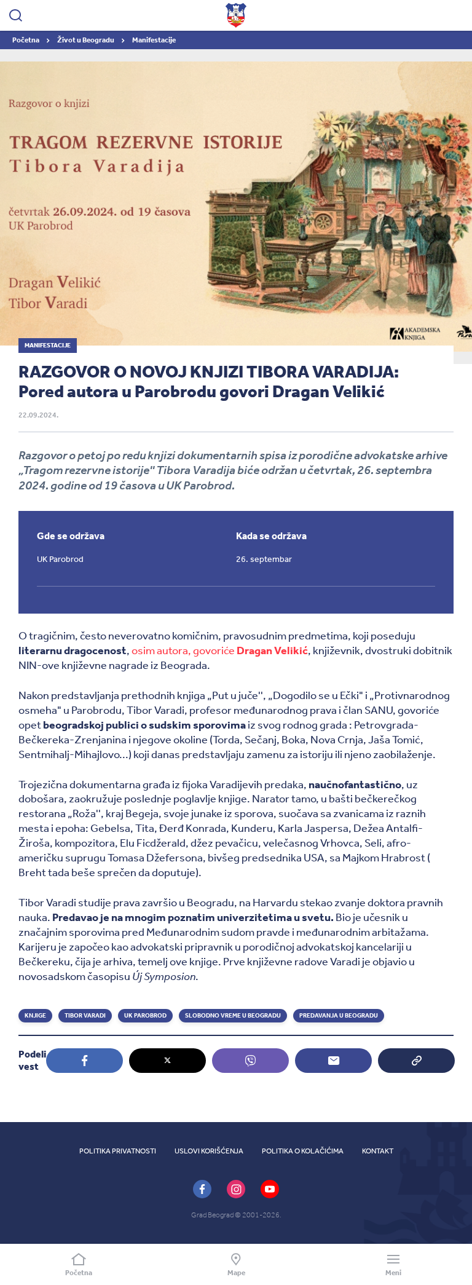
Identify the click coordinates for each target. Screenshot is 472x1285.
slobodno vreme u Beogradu (233, 1015)
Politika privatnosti (117, 1151)
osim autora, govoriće (220, 650)
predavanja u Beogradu (338, 1015)
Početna (26, 40)
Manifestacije (154, 40)
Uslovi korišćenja (209, 1151)
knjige (35, 1015)
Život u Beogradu (86, 40)
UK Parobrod (145, 1015)
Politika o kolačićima (303, 1151)
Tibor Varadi (85, 1015)
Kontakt (377, 1151)
